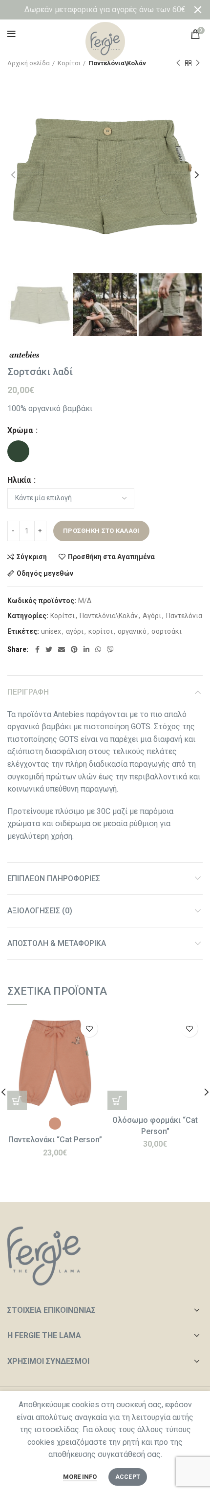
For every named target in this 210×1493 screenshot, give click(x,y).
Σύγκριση (32, 556)
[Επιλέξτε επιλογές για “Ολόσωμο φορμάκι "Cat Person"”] (117, 1100)
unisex (51, 631)
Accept (128, 1477)
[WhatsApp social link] (98, 649)
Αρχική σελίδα (28, 63)
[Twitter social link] (48, 649)
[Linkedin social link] (86, 649)
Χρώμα (21, 431)
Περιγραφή (28, 692)
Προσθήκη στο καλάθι (101, 530)
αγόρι (75, 631)
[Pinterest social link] (74, 649)
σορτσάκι (166, 631)
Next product (198, 63)
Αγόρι (152, 616)
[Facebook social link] (37, 649)
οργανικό (132, 631)
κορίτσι (100, 631)
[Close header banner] (198, 9)
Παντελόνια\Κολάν (109, 616)
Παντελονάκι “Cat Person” (55, 1139)
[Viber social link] (110, 649)
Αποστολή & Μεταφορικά (56, 943)
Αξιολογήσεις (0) (39, 910)
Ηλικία (20, 480)
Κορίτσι (69, 63)
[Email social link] (61, 649)
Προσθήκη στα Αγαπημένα (111, 556)
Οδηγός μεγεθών (45, 573)
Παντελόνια (184, 616)
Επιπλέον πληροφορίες (53, 878)
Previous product (178, 63)
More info (80, 1476)
